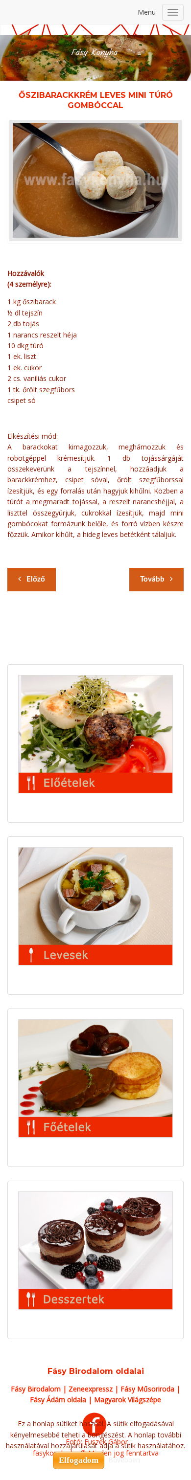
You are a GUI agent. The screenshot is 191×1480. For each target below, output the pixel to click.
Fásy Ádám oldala (58, 1399)
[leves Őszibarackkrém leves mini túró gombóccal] (95, 180)
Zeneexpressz (91, 1388)
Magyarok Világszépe (127, 1399)
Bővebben (124, 1459)
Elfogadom (78, 1460)
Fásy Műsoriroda (147, 1388)
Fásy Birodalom (36, 1388)
